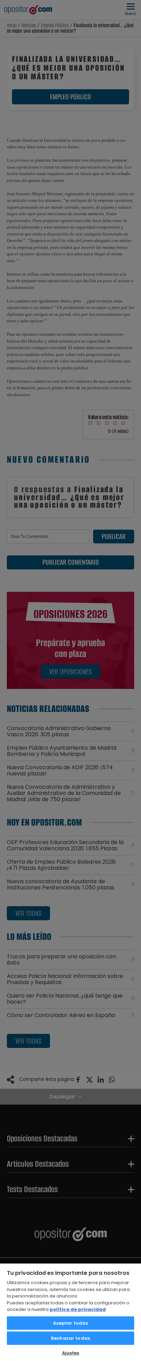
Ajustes (70, 1353)
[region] (70, 1312)
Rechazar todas (70, 1338)
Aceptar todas (70, 1323)
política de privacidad (78, 1309)
